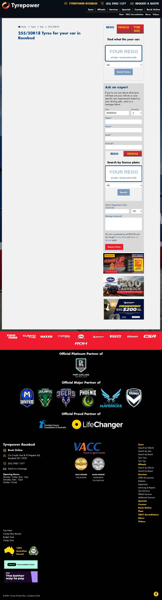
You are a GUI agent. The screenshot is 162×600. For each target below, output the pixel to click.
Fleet (121, 14)
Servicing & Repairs (146, 487)
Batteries (141, 481)
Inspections (143, 484)
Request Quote (114, 247)
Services (113, 9)
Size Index (7, 530)
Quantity (135, 109)
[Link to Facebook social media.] (156, 594)
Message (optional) (113, 216)
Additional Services (146, 497)
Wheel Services (145, 494)
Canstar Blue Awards (12, 533)
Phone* (108, 126)
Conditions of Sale (33, 596)
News (148, 14)
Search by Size (144, 451)
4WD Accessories (146, 477)
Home (23, 26)
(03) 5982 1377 (116, 3)
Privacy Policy (120, 237)
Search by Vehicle (146, 448)
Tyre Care (142, 457)
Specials (126, 9)
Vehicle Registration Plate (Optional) (116, 206)
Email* (108, 135)
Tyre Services (143, 491)
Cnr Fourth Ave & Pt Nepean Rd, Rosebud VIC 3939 (24, 457)
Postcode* (109, 143)
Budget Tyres (8, 537)
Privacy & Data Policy (18, 596)
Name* (108, 118)
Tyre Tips (142, 461)
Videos (156, 14)
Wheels (101, 9)
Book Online (153, 9)
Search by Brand (145, 454)
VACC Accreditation (134, 14)
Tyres (90, 9)
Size (107, 109)
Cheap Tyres (8, 540)
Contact (139, 9)
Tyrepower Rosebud (82, 3)
